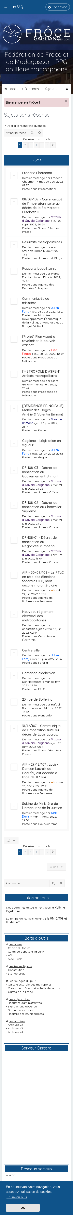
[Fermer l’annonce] (66, 101)
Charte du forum (19, 948)
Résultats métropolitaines (42, 242)
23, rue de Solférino (37, 699)
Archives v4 (15, 1032)
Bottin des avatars (20, 1010)
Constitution (16, 970)
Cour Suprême (47, 824)
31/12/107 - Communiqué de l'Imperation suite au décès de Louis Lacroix (41, 730)
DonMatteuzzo (32, 682)
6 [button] (47, 145)
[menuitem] (18, 6)
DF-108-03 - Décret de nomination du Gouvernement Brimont (40, 471)
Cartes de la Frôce (20, 992)
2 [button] (25, 145)
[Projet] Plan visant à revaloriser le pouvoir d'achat (38, 340)
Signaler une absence (22, 1006)
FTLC (41, 689)
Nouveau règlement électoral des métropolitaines (38, 615)
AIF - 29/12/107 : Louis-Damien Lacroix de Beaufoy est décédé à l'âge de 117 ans (40, 770)
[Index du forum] (36, 34)
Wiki (10, 955)
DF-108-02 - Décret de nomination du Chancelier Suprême (41, 506)
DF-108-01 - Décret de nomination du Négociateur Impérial (39, 541)
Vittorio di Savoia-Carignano (41, 219)
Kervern (43, 430)
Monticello (45, 715)
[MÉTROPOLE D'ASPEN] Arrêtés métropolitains (41, 373)
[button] (53, 145)
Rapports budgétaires (39, 268)
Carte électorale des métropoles (30, 984)
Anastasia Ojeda (33, 629)
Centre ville (31, 650)
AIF (53, 590)
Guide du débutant (20, 951)
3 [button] (30, 145)
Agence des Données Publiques (38, 286)
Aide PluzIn (15, 959)
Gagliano (44, 457)
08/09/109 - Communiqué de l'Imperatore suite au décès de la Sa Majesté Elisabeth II (42, 205)
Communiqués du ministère (35, 300)
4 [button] (36, 145)
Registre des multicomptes (26, 1014)
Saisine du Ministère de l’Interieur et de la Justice (42, 805)
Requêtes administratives (25, 1003)
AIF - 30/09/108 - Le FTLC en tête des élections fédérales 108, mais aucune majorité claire (43, 578)
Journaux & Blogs (50, 258)
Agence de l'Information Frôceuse (37, 599)
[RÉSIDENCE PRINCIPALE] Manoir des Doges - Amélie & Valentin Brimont (42, 410)
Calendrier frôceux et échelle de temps (34, 988)
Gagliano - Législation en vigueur (41, 442)
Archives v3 (15, 1028)
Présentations (47, 189)
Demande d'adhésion (38, 673)
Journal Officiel (48, 492)
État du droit (16, 973)
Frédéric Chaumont (37, 173)
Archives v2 (15, 1025)
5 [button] (41, 145)
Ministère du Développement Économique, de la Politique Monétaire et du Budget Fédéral (42, 320)
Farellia (43, 662)
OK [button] (23, 1207)
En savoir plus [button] (16, 1197)
